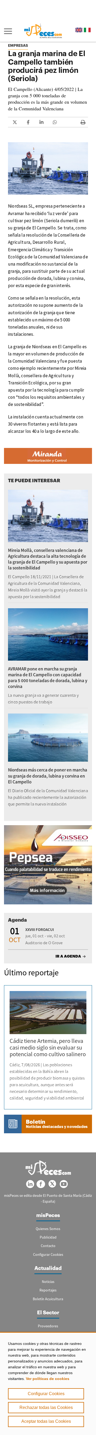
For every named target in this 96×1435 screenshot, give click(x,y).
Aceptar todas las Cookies (46, 1421)
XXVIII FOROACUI (39, 929)
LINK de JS (14, 122)
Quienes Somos (48, 1228)
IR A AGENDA (68, 956)
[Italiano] (87, 30)
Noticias (48, 1281)
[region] (48, 1383)
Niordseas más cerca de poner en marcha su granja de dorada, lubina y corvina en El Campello (47, 775)
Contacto (48, 1245)
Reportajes (48, 1290)
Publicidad (48, 1237)
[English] (78, 30)
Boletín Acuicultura (48, 1298)
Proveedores (48, 1326)
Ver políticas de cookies (47, 1379)
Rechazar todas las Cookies (46, 1407)
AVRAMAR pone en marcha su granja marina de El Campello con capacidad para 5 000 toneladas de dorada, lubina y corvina (47, 677)
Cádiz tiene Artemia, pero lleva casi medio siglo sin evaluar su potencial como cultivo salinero (48, 1047)
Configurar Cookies (46, 1393)
